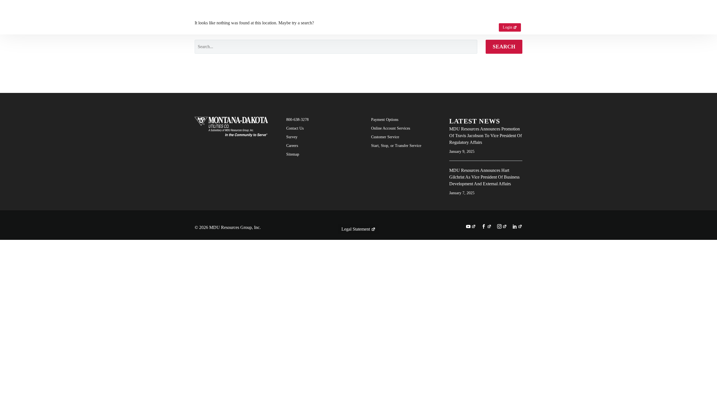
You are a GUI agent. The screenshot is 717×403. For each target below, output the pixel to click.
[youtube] (471, 227)
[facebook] (486, 227)
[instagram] (502, 227)
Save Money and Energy (452, 13)
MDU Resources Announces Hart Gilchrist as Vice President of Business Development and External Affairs (484, 177)
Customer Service (297, 13)
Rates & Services (398, 13)
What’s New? (501, 13)
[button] (487, 27)
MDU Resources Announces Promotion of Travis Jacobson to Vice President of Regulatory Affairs (485, 135)
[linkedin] (517, 227)
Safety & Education (349, 13)
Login (507, 27)
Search (504, 47)
